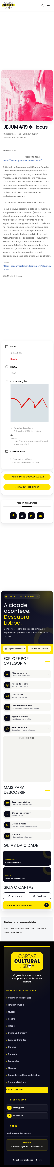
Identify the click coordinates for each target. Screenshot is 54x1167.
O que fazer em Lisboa (23, 990)
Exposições (13, 1061)
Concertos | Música (22, 459)
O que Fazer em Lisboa (22, 1160)
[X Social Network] (22, 515)
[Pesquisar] (42, 5)
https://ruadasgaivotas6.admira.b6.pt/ (22, 160)
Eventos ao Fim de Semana (26, 462)
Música (12, 1012)
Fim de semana (41, 649)
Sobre (13, 1126)
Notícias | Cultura (17, 1082)
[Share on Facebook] (13, 515)
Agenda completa (17, 649)
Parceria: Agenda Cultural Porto (27, 1146)
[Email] (40, 515)
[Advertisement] (27, 39)
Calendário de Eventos (19, 998)
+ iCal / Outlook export (27, 487)
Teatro (11, 1019)
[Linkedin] (31, 515)
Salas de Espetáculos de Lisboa (24, 1075)
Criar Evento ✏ (15, 1089)
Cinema (12, 1047)
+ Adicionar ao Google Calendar (27, 477)
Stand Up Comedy (17, 1033)
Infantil (12, 1026)
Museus (12, 1068)
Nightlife (12, 1054)
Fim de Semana (16, 1005)
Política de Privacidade (19, 1133)
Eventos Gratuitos (17, 1040)
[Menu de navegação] (48, 5)
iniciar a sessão (21, 928)
